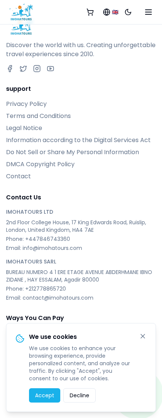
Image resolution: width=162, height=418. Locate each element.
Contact (18, 176)
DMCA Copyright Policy (40, 164)
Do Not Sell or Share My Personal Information (72, 152)
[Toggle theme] (128, 12)
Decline (79, 395)
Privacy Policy (26, 104)
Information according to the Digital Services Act (78, 140)
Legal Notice (24, 128)
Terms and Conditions (38, 116)
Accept (44, 395)
